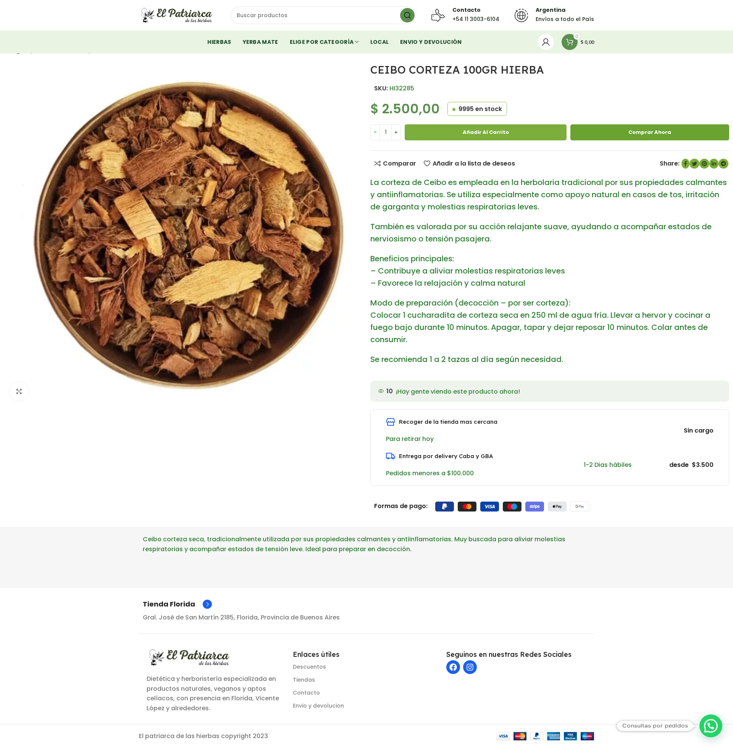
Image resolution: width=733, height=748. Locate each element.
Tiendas (304, 680)
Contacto (306, 693)
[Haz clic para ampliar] (19, 391)
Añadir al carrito (486, 132)
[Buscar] (407, 15)
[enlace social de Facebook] (685, 164)
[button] (710, 725)
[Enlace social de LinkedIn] (713, 164)
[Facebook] (453, 667)
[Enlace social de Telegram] (723, 164)
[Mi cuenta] (546, 42)
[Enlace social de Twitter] (694, 164)
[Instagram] (470, 667)
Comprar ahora (649, 132)
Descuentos (309, 667)
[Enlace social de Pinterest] (704, 164)
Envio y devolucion (318, 705)
